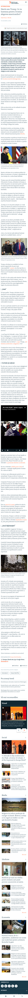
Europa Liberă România (15, 657)
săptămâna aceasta (21, 520)
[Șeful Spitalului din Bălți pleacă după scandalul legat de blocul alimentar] (6, 908)
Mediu (4, 795)
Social (4, 738)
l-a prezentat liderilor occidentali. (15, 462)
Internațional (5, 6)
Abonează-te (4, 661)
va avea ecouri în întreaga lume (12, 79)
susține (12, 268)
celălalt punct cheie (16, 466)
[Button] (24, 24)
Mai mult (24, 854)
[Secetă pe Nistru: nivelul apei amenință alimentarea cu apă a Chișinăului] (6, 850)
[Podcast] (14, 996)
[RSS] (12, 986)
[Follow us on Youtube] (5, 986)
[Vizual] (6, 996)
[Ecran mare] (25, 450)
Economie (6, 917)
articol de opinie (10, 504)
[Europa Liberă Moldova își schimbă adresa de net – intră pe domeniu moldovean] (6, 780)
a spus (18, 342)
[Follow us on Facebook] (2, 986)
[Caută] (22, 996)
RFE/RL (9, 17)
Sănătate (5, 860)
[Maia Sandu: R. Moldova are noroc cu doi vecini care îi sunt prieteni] (6, 773)
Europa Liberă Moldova (10, 409)
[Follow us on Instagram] (9, 986)
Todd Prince (4, 17)
